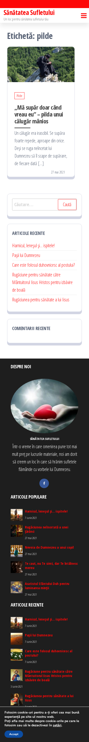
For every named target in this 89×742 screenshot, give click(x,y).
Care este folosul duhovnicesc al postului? (43, 265)
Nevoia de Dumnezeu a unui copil (49, 547)
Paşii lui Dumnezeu (26, 255)
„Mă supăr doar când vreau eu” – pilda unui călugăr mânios (38, 114)
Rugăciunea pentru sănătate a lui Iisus (40, 299)
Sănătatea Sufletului (29, 12)
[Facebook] (44, 483)
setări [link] (57, 725)
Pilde (19, 95)
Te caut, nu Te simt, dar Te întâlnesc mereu (51, 565)
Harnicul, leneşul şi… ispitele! (33, 245)
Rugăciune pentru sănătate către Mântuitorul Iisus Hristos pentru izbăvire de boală (42, 282)
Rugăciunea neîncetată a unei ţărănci (46, 529)
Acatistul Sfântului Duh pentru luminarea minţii (47, 585)
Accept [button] (13, 734)
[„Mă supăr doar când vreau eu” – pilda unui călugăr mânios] (41, 64)
